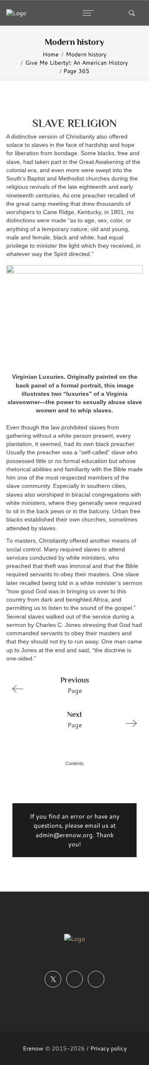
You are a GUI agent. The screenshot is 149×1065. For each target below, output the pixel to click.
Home (51, 54)
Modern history (86, 54)
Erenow (33, 1048)
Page (74, 685)
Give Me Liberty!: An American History (76, 62)
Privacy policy (108, 1048)
